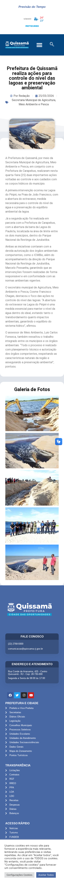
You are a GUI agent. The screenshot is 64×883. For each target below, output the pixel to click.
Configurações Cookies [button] (19, 874)
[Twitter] (17, 695)
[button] (39, 45)
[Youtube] (31, 695)
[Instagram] (24, 695)
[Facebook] (10, 695)
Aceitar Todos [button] (46, 874)
